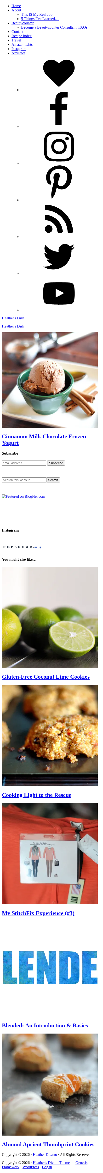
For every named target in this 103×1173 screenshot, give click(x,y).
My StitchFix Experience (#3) (38, 913)
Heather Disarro (45, 1155)
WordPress (31, 1167)
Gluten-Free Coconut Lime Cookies (46, 677)
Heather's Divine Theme (51, 1163)
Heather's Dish (13, 318)
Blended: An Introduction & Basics (45, 1025)
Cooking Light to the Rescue (36, 795)
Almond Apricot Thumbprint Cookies (48, 1144)
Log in (47, 1167)
